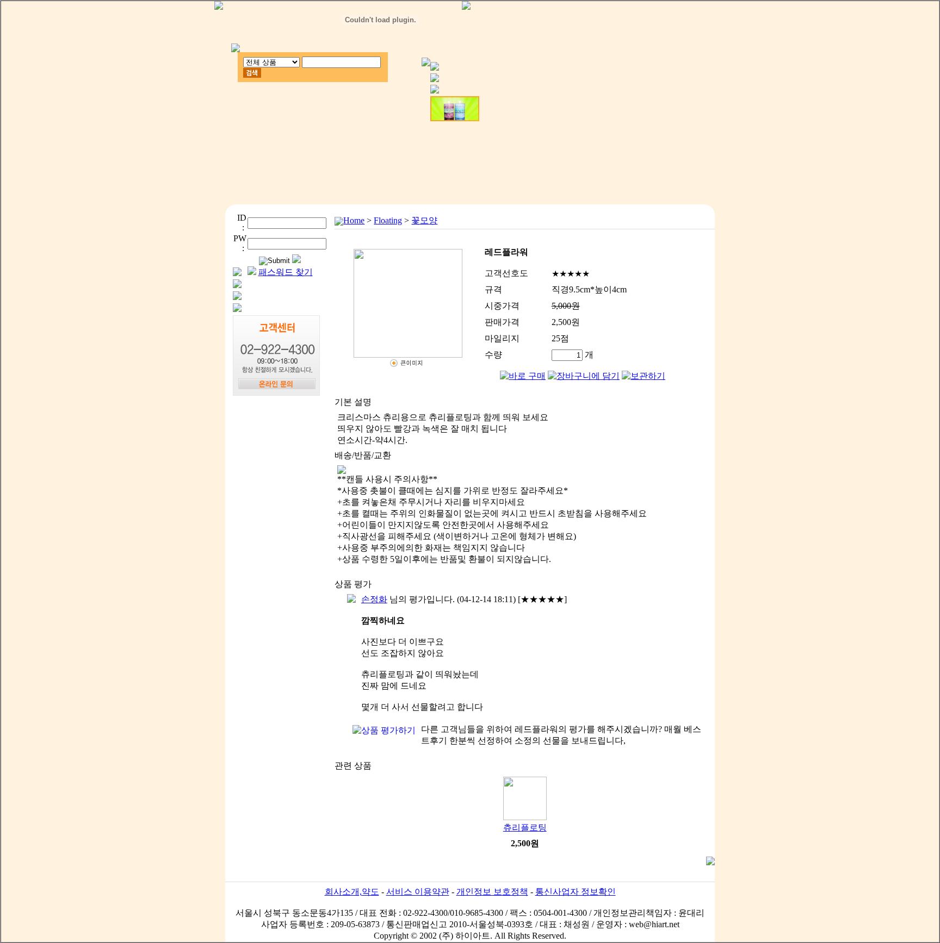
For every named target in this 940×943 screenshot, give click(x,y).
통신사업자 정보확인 (575, 891)
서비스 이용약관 (417, 891)
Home (353, 220)
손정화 (374, 599)
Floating (388, 220)
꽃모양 (424, 220)
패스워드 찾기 (285, 272)
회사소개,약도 (352, 891)
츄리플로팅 (525, 827)
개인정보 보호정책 (492, 891)
